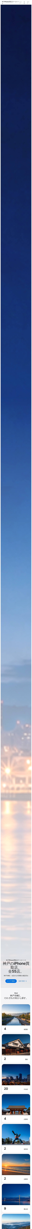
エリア (20, 2)
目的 (24, 2)
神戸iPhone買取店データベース (10, 2)
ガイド (28, 2)
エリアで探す (11, 981)
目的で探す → (23, 981)
